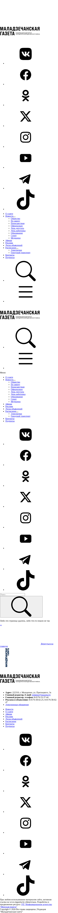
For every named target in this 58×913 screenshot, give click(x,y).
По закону (15, 221)
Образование (17, 233)
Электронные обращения (17, 704)
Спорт (14, 235)
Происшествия (17, 223)
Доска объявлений (13, 245)
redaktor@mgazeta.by (41, 695)
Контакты (9, 255)
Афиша (8, 240)
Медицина (16, 238)
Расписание (10, 248)
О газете (9, 214)
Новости (9, 216)
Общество (15, 218)
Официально (17, 226)
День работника (18, 231)
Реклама (9, 243)
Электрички (16, 250)
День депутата (17, 228)
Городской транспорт (20, 252)
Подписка (10, 257)
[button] (25, 280)
